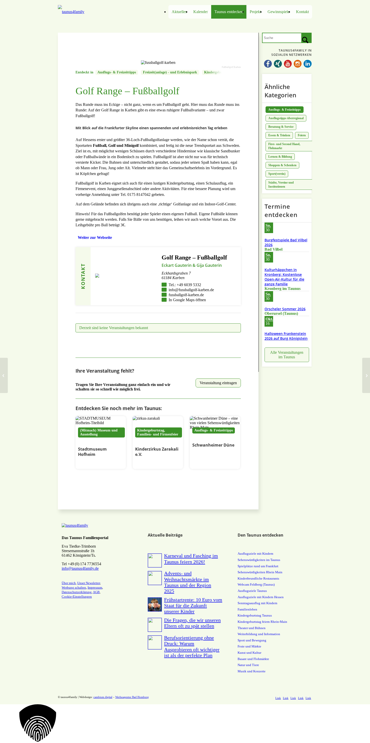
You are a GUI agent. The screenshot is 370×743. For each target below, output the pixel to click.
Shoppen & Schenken (282, 165)
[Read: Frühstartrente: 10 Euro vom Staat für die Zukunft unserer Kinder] (155, 604)
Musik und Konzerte (252, 671)
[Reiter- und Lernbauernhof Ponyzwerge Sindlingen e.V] (366, 375)
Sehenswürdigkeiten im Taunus (259, 560)
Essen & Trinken (279, 135)
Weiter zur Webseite (95, 237)
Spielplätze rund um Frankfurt (258, 566)
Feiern (302, 135)
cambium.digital (102, 696)
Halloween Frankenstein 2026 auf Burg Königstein (286, 336)
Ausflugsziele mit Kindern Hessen (261, 597)
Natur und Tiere (248, 665)
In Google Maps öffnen (187, 300)
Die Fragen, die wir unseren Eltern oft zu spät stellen (192, 623)
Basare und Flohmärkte (253, 659)
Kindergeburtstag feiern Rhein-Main (262, 622)
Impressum (95, 587)
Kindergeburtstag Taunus (255, 615)
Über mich (69, 583)
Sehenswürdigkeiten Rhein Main (260, 572)
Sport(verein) (276, 174)
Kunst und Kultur (249, 652)
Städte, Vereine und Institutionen (281, 184)
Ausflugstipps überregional (286, 118)
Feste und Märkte (249, 646)
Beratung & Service (280, 126)
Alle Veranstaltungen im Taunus (286, 354)
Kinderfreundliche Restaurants (258, 578)
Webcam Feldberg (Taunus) (256, 584)
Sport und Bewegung (252, 640)
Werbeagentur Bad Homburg (132, 696)
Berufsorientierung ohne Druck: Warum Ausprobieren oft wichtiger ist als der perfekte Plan (191, 646)
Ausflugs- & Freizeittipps (116, 72)
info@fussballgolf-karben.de (191, 290)
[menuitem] (179, 12)
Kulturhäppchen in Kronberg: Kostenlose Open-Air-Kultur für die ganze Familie (284, 276)
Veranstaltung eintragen (218, 383)
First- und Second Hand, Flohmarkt (284, 146)
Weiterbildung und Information (259, 634)
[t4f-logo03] (90, 12)
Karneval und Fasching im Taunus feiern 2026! (191, 558)
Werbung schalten (74, 587)
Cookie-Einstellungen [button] (77, 596)
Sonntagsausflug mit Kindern (257, 603)
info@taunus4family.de (80, 568)
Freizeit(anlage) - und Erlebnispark (170, 72)
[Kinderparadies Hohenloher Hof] (4, 375)
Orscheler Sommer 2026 (285, 309)
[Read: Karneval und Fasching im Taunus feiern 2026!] (155, 560)
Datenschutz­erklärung (77, 592)
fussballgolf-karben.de (186, 295)
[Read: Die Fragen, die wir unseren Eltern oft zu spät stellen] (155, 625)
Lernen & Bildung (280, 156)
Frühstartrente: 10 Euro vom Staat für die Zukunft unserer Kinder (193, 605)
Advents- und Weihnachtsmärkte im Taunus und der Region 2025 (187, 582)
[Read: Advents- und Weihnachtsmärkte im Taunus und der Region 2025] (155, 578)
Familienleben (247, 609)
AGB (96, 592)
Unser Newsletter (88, 583)
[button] (185, 723)
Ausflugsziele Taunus (252, 591)
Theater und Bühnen (252, 628)
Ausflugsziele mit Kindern (255, 553)
